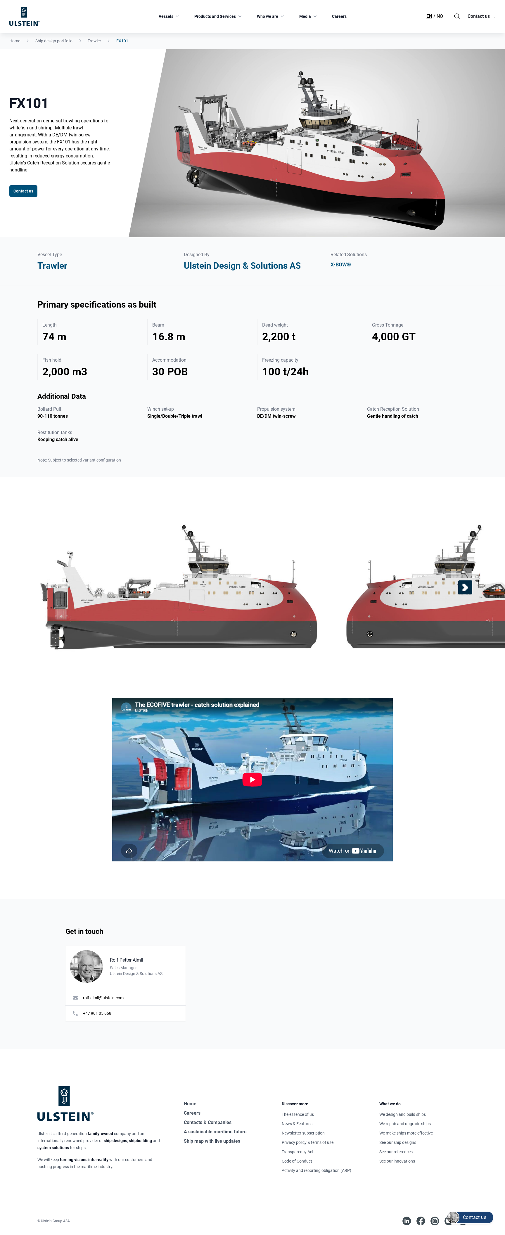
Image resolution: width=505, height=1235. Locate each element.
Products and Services (215, 16)
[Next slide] (465, 587)
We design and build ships (402, 1114)
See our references (396, 1151)
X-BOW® (341, 264)
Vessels (166, 16)
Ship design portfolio (53, 41)
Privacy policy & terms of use (307, 1142)
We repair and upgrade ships (405, 1123)
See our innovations (397, 1161)
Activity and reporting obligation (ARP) (316, 1170)
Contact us (482, 16)
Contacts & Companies (207, 1122)
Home (14, 41)
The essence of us (298, 1114)
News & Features (297, 1123)
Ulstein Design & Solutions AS (242, 266)
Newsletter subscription (303, 1133)
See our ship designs (397, 1142)
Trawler (94, 41)
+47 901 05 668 (97, 1013)
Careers (339, 16)
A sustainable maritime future (215, 1132)
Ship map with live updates (212, 1141)
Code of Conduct (297, 1161)
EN (429, 16)
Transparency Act (298, 1151)
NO (440, 16)
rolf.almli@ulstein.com (103, 997)
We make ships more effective (406, 1133)
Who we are (267, 16)
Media (305, 16)
